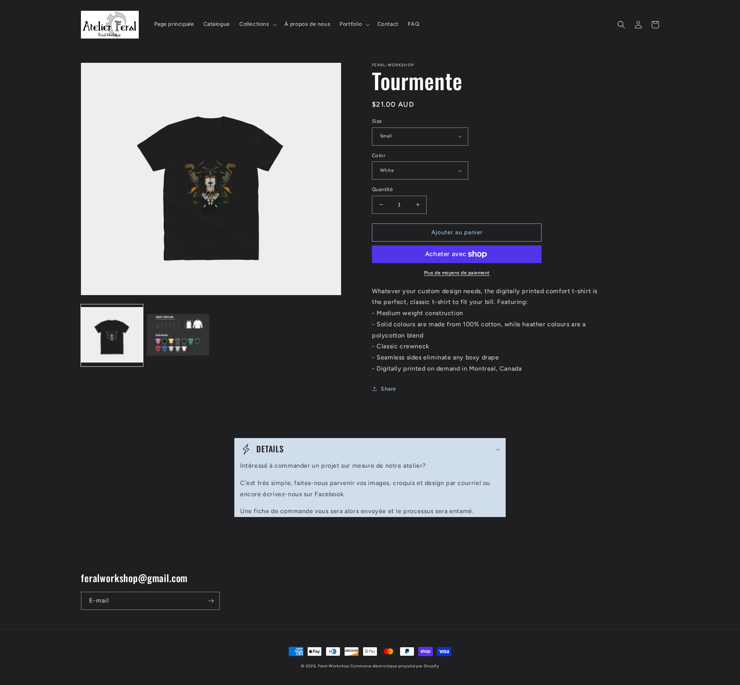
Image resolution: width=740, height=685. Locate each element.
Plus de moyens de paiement (457, 272)
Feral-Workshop (333, 665)
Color (378, 155)
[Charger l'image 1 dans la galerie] (112, 335)
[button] (257, 24)
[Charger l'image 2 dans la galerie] (178, 335)
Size (377, 121)
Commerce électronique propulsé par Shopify (394, 665)
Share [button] (388, 389)
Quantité (382, 189)
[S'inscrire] (210, 601)
